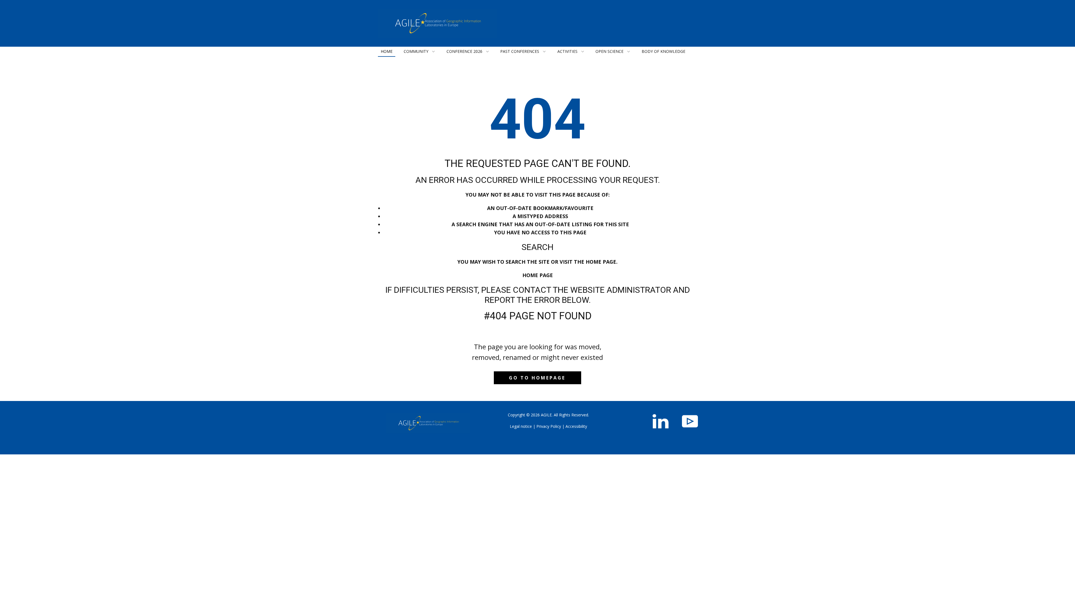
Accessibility (576, 426)
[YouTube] (690, 421)
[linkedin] (661, 421)
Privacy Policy (548, 426)
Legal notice (521, 426)
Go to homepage (537, 378)
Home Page (537, 275)
